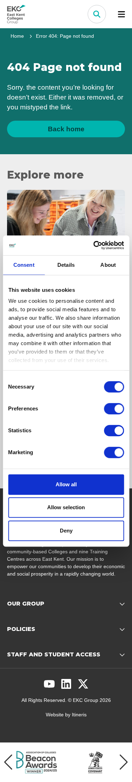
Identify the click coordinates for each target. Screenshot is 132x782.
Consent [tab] (23, 265)
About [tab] (108, 265)
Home (17, 36)
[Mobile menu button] (121, 14)
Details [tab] (66, 265)
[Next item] (123, 762)
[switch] (114, 408)
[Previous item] (8, 762)
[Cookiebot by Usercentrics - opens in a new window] (94, 245)
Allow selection (66, 507)
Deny (66, 531)
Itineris (79, 714)
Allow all (66, 484)
